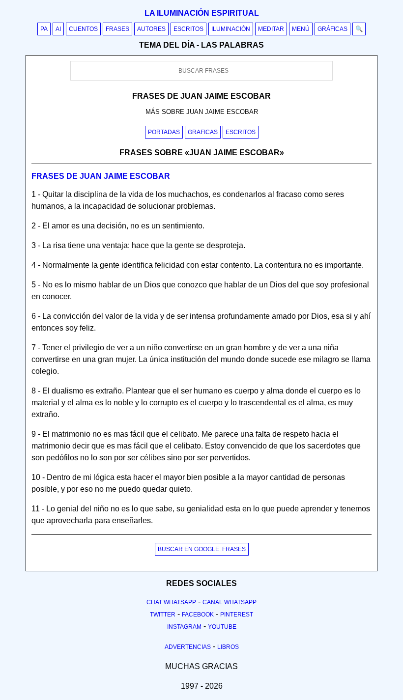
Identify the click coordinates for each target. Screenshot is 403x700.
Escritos (188, 29)
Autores (151, 29)
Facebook (198, 614)
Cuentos (83, 29)
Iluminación (230, 29)
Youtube (222, 626)
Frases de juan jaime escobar (100, 176)
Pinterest (236, 614)
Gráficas (332, 29)
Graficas (203, 132)
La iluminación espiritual (201, 13)
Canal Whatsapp (229, 602)
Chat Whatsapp (171, 602)
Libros (228, 647)
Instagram (184, 626)
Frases (117, 29)
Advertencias (188, 647)
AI (58, 29)
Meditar (271, 29)
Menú (301, 29)
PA (44, 29)
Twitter (162, 614)
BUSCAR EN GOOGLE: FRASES (202, 549)
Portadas (164, 132)
